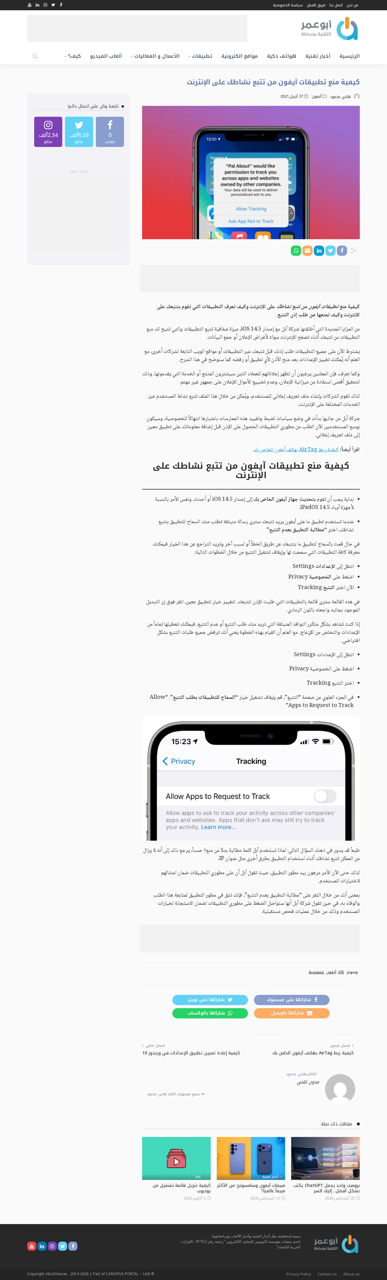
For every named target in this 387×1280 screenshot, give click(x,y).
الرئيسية (350, 56)
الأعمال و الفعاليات (157, 56)
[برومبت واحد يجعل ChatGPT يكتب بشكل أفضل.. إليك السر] (325, 1158)
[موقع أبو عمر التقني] (336, 1243)
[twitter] (79, 132)
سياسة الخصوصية (288, 5)
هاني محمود (340, 97)
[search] (35, 56)
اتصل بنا (336, 5)
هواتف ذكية (281, 56)
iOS (341, 972)
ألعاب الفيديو (106, 56)
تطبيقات (202, 56)
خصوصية (316, 972)
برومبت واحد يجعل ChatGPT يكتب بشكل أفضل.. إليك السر (326, 1188)
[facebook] (110, 132)
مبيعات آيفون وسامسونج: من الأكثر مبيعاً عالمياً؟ (251, 1188)
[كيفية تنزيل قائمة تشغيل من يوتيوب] (176, 1158)
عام (347, 1176)
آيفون (316, 96)
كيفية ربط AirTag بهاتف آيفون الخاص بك (296, 449)
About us (351, 1274)
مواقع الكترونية (239, 56)
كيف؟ (74, 56)
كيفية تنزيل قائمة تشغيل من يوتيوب (181, 1188)
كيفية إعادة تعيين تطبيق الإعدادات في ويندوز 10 (191, 1053)
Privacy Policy (298, 1274)
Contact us (327, 1274)
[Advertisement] (137, 28)
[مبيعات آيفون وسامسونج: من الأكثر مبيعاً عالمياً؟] (251, 1158)
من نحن (352, 5)
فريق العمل (316, 5)
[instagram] (48, 132)
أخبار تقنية (317, 56)
